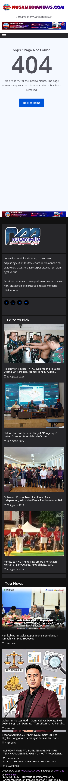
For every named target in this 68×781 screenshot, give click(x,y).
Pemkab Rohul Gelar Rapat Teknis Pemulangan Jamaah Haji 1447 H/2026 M (30, 637)
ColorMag (59, 770)
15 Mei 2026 (12, 758)
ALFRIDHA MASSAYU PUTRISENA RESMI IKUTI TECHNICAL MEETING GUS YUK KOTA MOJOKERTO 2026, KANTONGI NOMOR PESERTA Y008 (33, 752)
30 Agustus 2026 (15, 376)
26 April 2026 (12, 765)
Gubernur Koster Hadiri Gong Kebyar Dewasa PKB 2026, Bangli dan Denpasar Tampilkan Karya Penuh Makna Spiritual (32, 722)
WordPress (12, 774)
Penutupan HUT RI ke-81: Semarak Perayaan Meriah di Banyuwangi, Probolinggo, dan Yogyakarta (30, 563)
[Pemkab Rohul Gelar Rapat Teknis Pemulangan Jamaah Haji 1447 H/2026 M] (34, 608)
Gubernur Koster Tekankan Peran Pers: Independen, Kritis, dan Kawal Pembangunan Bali (33, 499)
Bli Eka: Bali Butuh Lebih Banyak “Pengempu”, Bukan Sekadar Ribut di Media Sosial (31, 435)
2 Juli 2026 (10, 728)
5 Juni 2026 (10, 643)
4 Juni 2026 (10, 742)
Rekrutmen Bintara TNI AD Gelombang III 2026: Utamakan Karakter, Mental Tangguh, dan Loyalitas (32, 370)
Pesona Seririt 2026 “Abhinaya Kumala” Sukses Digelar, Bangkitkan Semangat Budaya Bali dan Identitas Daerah (29, 736)
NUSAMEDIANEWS (30, 770)
